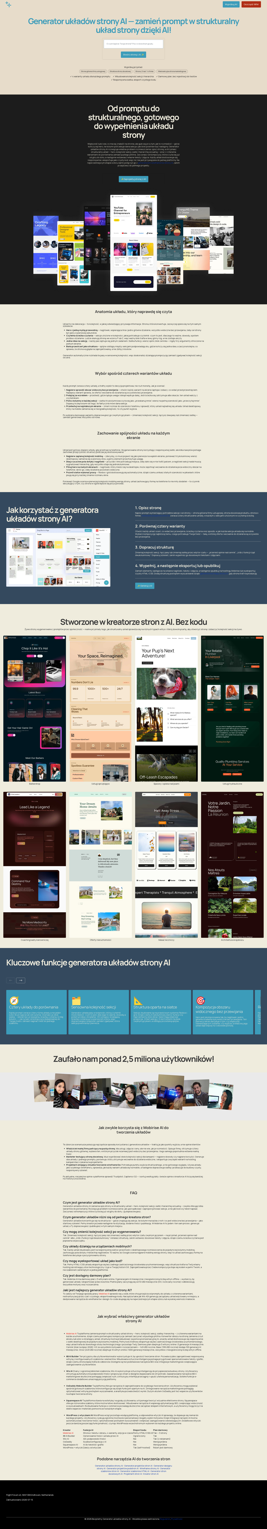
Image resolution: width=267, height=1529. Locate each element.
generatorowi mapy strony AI (214, 573)
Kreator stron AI (151, 1473)
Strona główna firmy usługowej (93, 71)
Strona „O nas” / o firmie (144, 71)
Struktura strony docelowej (120, 71)
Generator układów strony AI (109, 1465)
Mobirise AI (104, 1293)
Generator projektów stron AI (156, 515)
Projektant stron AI (133, 1473)
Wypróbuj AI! (231, 4)
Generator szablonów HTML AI (134, 1471)
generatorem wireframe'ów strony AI (155, 162)
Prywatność (177, 1519)
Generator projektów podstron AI (123, 1468)
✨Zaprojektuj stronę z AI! (133, 179)
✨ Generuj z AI (144, 585)
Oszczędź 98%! (251, 4)
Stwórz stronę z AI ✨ (133, 54)
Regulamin (165, 1519)
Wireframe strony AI (149, 1468)
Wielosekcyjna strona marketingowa (172, 71)
